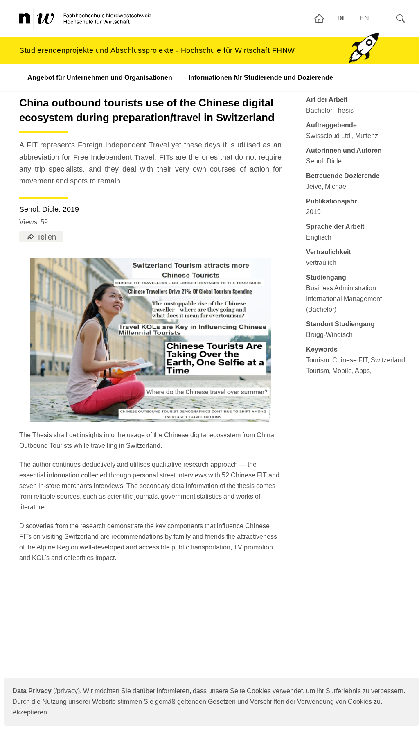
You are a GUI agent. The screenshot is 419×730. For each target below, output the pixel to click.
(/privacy (45, 690)
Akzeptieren (29, 712)
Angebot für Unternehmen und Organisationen (99, 77)
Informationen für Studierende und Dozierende (261, 77)
